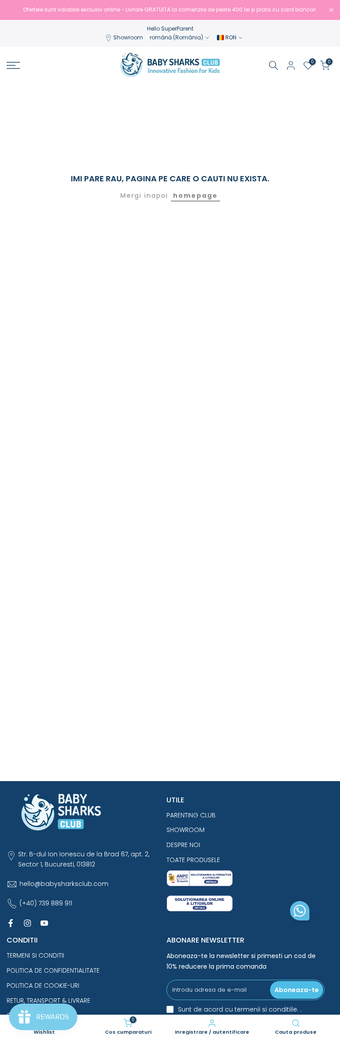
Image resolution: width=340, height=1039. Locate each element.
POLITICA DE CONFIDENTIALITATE (53, 970)
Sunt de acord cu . (239, 1009)
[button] (299, 913)
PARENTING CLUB (191, 815)
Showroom (128, 37)
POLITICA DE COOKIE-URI (43, 985)
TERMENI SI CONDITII (35, 955)
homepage (195, 195)
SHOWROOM (185, 829)
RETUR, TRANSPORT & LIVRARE (48, 1000)
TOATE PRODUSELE (193, 859)
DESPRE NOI (183, 844)
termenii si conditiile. (267, 1009)
